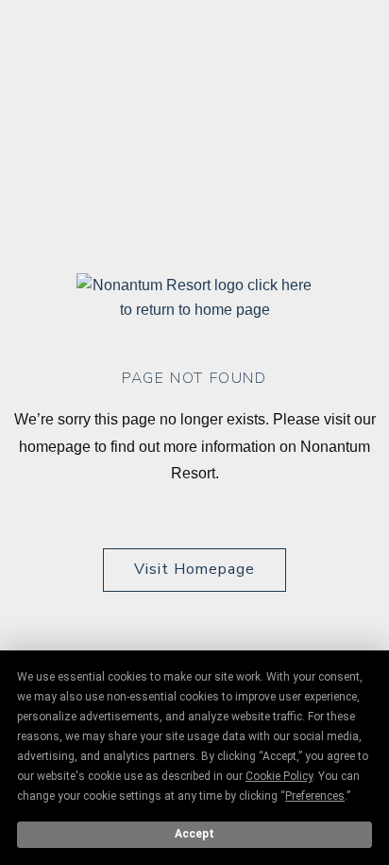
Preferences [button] (315, 796)
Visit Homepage (194, 569)
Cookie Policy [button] (279, 776)
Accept (194, 833)
